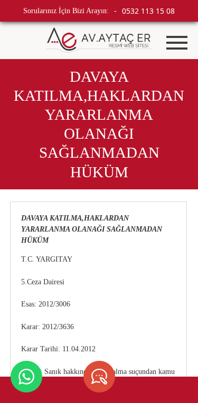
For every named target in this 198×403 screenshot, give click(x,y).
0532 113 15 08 (148, 11)
